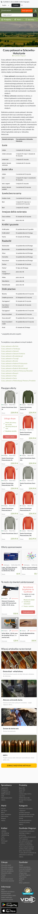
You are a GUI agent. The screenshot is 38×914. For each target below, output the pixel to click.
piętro (5, 755)
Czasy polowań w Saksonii (10, 351)
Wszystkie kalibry (6, 873)
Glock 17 (21, 792)
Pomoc (21, 865)
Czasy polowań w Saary (9, 378)
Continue (15, 5)
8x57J (3, 839)
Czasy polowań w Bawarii (9, 373)
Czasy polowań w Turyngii (10, 358)
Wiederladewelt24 (6, 798)
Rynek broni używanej (7, 881)
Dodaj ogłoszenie (27, 10)
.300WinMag (5, 835)
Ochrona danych (6, 893)
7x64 (2, 837)
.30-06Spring (5, 833)
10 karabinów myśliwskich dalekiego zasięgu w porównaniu (26, 833)
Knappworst (4, 790)
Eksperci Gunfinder (24, 871)
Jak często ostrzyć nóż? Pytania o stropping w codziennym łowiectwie (26, 843)
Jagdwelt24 (4, 788)
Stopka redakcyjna (6, 897)
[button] (35, 11)
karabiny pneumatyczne (26, 816)
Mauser (3, 808)
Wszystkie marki (6, 865)
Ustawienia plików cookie (8, 895)
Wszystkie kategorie (7, 867)
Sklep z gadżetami (24, 883)
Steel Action (4, 816)
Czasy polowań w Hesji (9, 376)
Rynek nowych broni (7, 879)
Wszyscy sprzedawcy (7, 871)
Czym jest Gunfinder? (25, 869)
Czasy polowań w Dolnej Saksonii (12, 366)
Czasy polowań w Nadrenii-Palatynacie (14, 363)
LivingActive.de (5, 792)
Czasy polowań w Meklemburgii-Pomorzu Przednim (18, 381)
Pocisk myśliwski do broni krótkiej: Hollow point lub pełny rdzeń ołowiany (26, 849)
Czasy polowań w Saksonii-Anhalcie (13, 353)
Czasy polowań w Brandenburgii (12, 356)
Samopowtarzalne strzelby (26, 814)
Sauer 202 (22, 790)
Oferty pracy (22, 877)
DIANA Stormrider (24, 798)
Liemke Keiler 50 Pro (25, 794)
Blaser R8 (22, 788)
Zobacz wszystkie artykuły (19, 765)
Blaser (3, 812)
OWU (2, 889)
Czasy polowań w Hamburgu (10, 349)
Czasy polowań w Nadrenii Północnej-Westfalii (17, 371)
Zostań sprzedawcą (24, 867)
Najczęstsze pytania (7, 899)
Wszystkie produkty (7, 869)
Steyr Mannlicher (6, 814)
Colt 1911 (22, 796)
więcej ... (3, 800)
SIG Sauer (4, 810)
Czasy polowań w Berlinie (9, 346)
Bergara (3, 818)
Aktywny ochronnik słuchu (12, 700)
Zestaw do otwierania (11, 728)
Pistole (21, 818)
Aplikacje (21, 879)
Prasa (20, 881)
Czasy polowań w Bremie (9, 361)
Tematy (3, 875)
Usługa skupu (23, 873)
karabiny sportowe (24, 812)
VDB (2, 796)
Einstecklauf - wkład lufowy (13, 671)
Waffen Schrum (5, 794)
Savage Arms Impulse (25, 800)
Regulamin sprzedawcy (7, 891)
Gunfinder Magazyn (20, 55)
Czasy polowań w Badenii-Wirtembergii (14, 368)
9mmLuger (4, 841)
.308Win (3, 831)
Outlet (3, 877)
